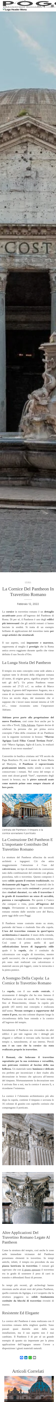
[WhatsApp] (30, 1357)
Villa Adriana (28, 725)
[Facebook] (21, 1357)
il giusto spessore (31, 1269)
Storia (28, 582)
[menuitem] (39, 6)
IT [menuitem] (44, 5)
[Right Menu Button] (52, 6)
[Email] (34, 1357)
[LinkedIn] (26, 1357)
